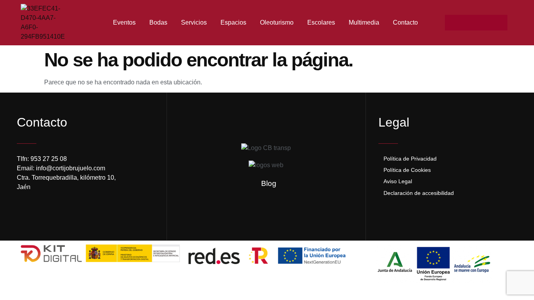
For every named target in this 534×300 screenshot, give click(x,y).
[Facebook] (453, 22)
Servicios (194, 22)
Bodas (158, 22)
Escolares (321, 22)
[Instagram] (468, 22)
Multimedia (364, 22)
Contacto (405, 22)
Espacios (233, 22)
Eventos (124, 22)
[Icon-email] (484, 22)
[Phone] (499, 22)
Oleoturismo (277, 22)
